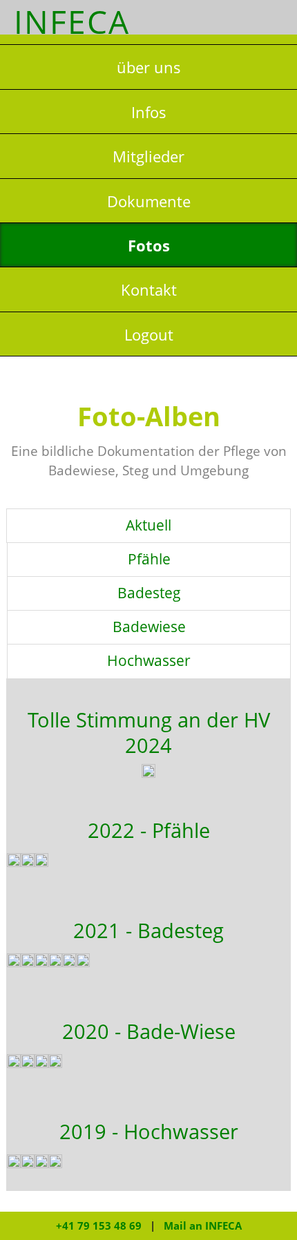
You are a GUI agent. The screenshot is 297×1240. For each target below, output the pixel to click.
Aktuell (148, 525)
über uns (149, 67)
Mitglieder (148, 156)
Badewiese (149, 626)
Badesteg (149, 592)
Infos (148, 112)
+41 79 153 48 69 (99, 1225)
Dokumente (149, 201)
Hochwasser (149, 660)
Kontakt (149, 290)
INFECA (72, 21)
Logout (148, 335)
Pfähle (149, 559)
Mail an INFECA (203, 1225)
